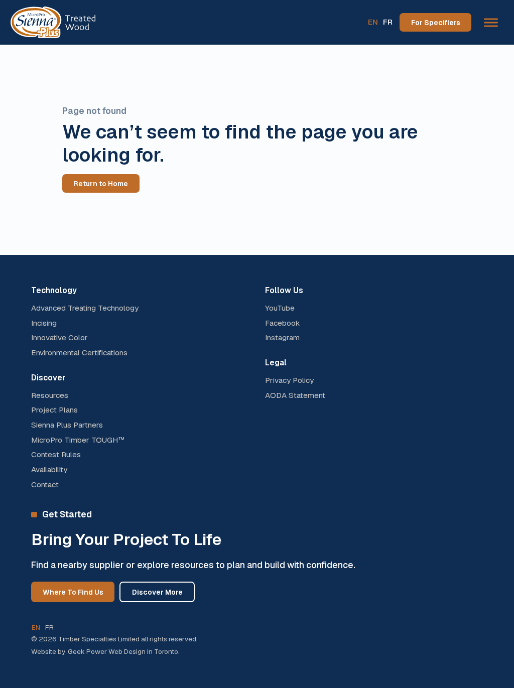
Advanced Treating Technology (85, 308)
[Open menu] (490, 22)
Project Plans (54, 410)
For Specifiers (435, 22)
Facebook (282, 323)
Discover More (157, 592)
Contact (45, 484)
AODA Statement (295, 395)
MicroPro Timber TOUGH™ (78, 440)
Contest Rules (56, 454)
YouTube (280, 308)
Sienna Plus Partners (67, 425)
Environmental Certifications (79, 352)
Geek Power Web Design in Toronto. (124, 651)
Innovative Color (59, 337)
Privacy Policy (289, 380)
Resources (49, 395)
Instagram (282, 337)
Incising (44, 323)
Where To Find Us (73, 592)
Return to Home (100, 183)
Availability (49, 469)
